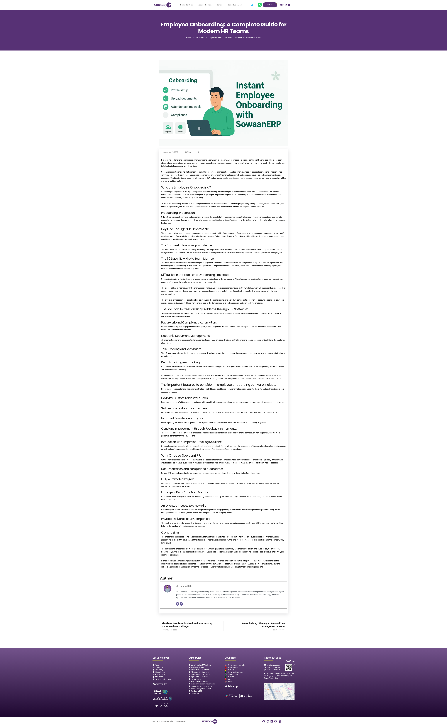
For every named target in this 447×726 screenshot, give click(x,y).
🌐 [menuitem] (252, 5)
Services (220, 5)
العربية (239, 5)
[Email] (177, 604)
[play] (231, 695)
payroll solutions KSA (193, 483)
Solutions (189, 5)
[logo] (162, 5)
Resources (208, 5)
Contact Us (232, 5)
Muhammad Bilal (184, 586)
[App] (259, 5)
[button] (191, 4)
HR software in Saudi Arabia (225, 313)
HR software (199, 552)
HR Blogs (188, 152)
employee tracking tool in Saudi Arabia (219, 220)
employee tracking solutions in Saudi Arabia (208, 446)
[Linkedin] (272, 721)
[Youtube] (276, 721)
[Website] (181, 604)
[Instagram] (268, 721)
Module (200, 5)
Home (182, 5)
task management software (197, 207)
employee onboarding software (235, 178)
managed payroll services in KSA (196, 375)
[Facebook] (264, 721)
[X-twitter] (279, 721)
